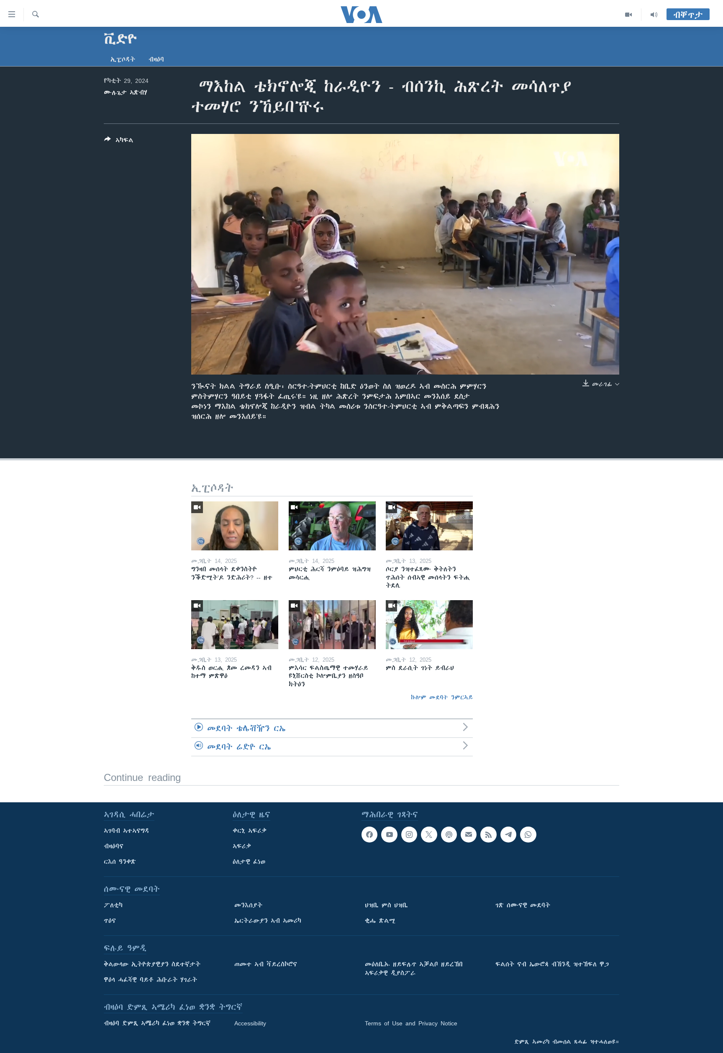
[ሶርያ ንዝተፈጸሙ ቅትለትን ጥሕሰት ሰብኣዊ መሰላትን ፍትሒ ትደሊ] (429, 525)
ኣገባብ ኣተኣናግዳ (126, 831)
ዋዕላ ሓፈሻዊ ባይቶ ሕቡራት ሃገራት (150, 980)
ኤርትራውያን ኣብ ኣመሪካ (267, 921)
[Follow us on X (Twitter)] (429, 834)
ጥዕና (110, 921)
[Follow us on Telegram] (508, 834)
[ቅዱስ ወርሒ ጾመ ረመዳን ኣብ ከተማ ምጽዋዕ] (234, 624)
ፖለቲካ (113, 905)
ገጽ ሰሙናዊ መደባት (522, 905)
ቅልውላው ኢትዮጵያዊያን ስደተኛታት (152, 964)
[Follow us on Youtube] (389, 834)
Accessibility (250, 1023)
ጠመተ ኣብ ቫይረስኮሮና (265, 964)
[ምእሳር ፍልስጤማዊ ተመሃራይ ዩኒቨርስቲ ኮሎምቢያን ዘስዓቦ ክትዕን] (332, 624)
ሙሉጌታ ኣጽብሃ (125, 92)
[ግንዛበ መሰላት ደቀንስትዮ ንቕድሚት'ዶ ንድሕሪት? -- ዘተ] (234, 525)
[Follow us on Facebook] (369, 834)
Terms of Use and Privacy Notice (411, 1023)
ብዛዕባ (156, 59)
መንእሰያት (248, 905)
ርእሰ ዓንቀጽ (120, 862)
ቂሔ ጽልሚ (380, 921)
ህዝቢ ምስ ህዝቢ (386, 905)
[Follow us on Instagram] (409, 834)
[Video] (628, 14)
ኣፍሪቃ (242, 846)
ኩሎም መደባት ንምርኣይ (442, 697)
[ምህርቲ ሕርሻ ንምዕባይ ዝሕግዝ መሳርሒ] (332, 525)
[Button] (118, 141)
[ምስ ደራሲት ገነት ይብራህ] (429, 624)
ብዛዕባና (113, 846)
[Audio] (654, 14)
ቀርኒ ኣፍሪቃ (250, 831)
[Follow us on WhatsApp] (528, 834)
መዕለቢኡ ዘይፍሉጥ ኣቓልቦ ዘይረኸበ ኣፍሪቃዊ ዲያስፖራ (414, 969)
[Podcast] (449, 834)
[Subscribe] (469, 834)
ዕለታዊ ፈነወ (249, 862)
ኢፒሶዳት (122, 59)
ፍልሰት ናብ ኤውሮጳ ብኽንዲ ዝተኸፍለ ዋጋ (552, 964)
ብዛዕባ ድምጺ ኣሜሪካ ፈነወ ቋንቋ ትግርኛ (157, 1023)
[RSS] (488, 834)
